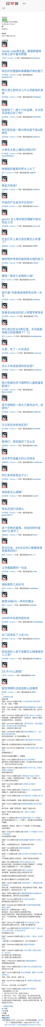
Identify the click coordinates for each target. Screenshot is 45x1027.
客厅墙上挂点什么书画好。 (33, 715)
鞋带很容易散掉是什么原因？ (32, 707)
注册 (3, 8)
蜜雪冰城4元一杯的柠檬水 (18, 601)
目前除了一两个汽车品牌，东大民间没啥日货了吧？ (22, 111)
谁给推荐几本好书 (13, 584)
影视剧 (4, 692)
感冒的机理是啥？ (25, 848)
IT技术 (4, 58)
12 (3, 158)
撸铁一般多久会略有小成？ (18, 276)
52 (3, 119)
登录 (24, 3)
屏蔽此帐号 (6, 1018)
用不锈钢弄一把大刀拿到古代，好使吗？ (22, 406)
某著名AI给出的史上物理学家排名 (22, 312)
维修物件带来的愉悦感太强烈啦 (21, 259)
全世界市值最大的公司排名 (18, 458)
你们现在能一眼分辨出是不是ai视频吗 (22, 131)
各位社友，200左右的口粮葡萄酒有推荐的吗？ (22, 549)
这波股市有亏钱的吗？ (29, 988)
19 (3, 607)
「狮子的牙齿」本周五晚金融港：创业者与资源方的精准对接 (22, 724)
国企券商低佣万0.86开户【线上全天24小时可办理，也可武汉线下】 (22, 929)
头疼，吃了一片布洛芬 (15, 349)
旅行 (3, 336)
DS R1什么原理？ (13, 671)
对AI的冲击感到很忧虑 (15, 618)
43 (3, 574)
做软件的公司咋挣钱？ (28, 759)
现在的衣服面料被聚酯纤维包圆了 (22, 71)
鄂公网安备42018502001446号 (29, 1025)
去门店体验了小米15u (15, 635)
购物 (3, 605)
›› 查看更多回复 (7, 1006)
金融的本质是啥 (29, 944)
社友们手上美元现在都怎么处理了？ (21, 240)
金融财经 (5, 189)
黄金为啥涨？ (10, 185)
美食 (3, 554)
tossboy (11, 58)
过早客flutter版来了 (29, 784)
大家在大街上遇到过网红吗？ (20, 149)
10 (3, 192)
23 (3, 265)
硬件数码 (5, 638)
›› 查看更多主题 (7, 696)
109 (3, 1011)
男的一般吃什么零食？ (28, 812)
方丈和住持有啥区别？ (15, 425)
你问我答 (5, 75)
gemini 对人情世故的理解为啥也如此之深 (21, 220)
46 (3, 338)
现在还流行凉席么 (13, 509)
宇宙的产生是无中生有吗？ (18, 202)
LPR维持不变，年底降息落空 (30, 790)
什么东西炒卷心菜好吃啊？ (31, 701)
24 (3, 282)
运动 (3, 279)
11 (3, 99)
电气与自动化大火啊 (32, 922)
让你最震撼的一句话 (14, 567)
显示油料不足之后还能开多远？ (31, 966)
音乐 (3, 172)
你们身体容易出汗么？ (15, 475)
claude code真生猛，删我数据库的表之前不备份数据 (21, 52)
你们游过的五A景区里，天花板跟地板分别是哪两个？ (22, 330)
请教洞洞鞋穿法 (31, 961)
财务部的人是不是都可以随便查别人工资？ (22, 653)
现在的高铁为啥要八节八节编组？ (30, 817)
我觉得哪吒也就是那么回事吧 (20, 688)
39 (3, 448)
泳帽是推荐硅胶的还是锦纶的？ (31, 893)
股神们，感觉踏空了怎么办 (18, 441)
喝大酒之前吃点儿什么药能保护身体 (22, 91)
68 (3, 1008)
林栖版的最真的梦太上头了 (18, 169)
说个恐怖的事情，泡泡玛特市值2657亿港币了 (21, 529)
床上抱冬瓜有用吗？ (29, 899)
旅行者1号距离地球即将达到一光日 (22, 293)
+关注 (4, 19)
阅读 (3, 588)
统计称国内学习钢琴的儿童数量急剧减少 (22, 384)
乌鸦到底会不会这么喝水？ (30, 776)
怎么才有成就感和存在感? (18, 366)
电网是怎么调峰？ (13, 492)
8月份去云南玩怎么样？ (27, 862)
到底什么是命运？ (27, 870)
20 (3, 537)
